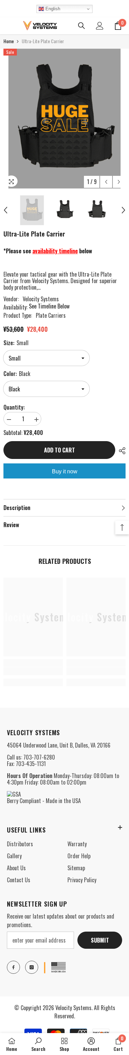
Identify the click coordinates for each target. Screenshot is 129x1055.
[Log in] (100, 25)
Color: (16, 373)
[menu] (7, 26)
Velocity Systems (41, 299)
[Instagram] (31, 967)
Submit (100, 940)
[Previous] (106, 182)
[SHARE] (120, 450)
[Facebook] (13, 967)
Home (8, 41)
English (52, 8)
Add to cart (59, 450)
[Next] (119, 182)
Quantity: (14, 407)
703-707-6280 (39, 757)
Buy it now (64, 471)
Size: (16, 343)
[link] (33, 671)
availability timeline (55, 251)
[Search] (81, 26)
